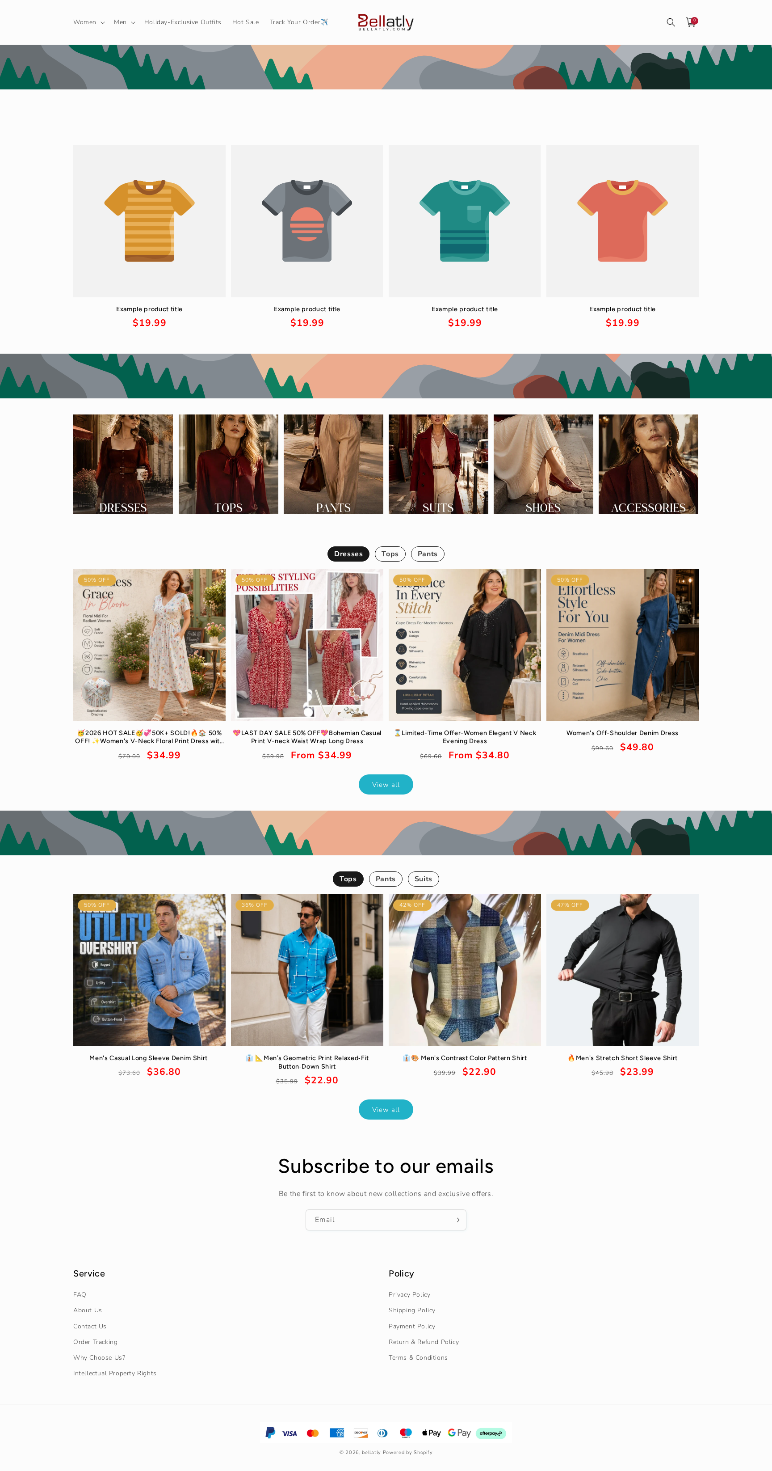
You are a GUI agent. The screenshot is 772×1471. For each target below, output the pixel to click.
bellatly (371, 1452)
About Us (87, 1310)
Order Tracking (95, 1342)
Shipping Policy (412, 1310)
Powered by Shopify (408, 1452)
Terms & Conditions (418, 1357)
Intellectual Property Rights (115, 1373)
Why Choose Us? (99, 1357)
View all (386, 784)
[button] (88, 22)
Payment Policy (412, 1326)
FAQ (80, 1294)
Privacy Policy (409, 1294)
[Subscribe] (456, 1219)
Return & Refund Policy (424, 1342)
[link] (149, 317)
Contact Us (90, 1326)
